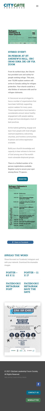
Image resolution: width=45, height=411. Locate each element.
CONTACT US (33, 393)
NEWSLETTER (33, 400)
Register (22, 179)
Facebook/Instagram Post (13, 286)
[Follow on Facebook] (38, 384)
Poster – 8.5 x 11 (11, 274)
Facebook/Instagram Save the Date (31, 287)
